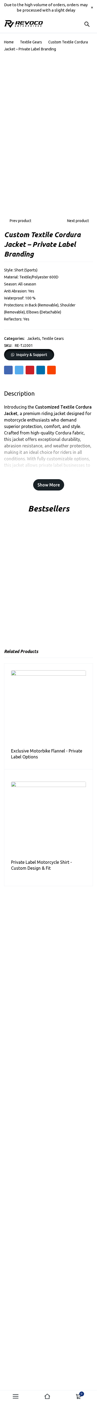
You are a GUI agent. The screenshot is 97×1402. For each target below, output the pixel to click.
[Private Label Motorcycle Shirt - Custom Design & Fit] (48, 819)
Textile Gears (31, 42)
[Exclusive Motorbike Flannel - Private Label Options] (48, 707)
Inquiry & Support (31, 355)
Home (9, 42)
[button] (29, 355)
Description (19, 393)
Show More (48, 484)
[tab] (19, 393)
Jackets (33, 338)
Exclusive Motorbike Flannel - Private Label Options (46, 753)
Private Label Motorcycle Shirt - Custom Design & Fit (41, 865)
